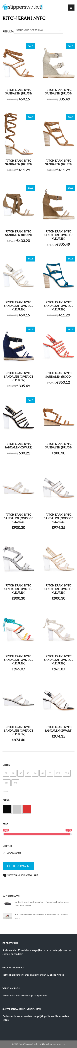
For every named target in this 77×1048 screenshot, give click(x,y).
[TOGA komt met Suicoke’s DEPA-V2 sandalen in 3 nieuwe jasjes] (9, 915)
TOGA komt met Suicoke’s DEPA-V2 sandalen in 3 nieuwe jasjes (41, 916)
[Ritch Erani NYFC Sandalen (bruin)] (19, 63)
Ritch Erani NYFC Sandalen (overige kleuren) (58, 235)
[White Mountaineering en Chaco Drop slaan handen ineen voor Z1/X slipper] (9, 903)
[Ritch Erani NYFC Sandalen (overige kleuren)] (58, 204)
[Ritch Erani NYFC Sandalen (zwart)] (19, 417)
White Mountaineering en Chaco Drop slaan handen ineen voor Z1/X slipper (42, 904)
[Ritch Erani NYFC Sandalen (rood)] (58, 346)
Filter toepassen (18, 865)
